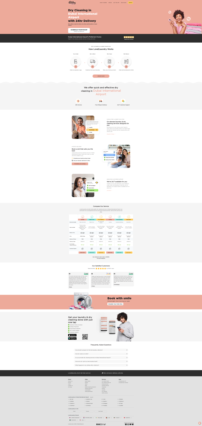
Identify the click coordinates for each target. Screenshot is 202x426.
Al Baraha (72, 401)
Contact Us (70, 385)
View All (91, 397)
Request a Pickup (110, 134)
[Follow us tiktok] (105, 424)
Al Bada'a (121, 399)
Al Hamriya (88, 405)
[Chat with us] (199, 423)
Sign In (130, 2)
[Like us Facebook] (97, 424)
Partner (86, 382)
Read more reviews (128, 39)
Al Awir (103, 399)
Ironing (103, 388)
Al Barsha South (89, 403)
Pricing (69, 382)
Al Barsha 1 (104, 401)
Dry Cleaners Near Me (106, 382)
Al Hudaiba (104, 405)
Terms (86, 384)
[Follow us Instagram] (103, 424)
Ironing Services (105, 384)
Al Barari (88, 401)
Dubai (74, 411)
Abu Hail (71, 399)
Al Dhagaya (104, 403)
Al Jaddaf (121, 405)
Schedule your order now (115, 304)
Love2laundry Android (123, 382)
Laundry (103, 389)
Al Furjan (121, 403)
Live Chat (109, 190)
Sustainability (87, 389)
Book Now (123, 2)
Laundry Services (105, 385)
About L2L (70, 381)
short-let (79, 373)
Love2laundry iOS (122, 381)
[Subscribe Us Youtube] (101, 424)
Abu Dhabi (100, 411)
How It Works (103, 2)
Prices (110, 2)
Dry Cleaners (104, 391)
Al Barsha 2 (121, 401)
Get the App (116, 2)
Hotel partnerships (89, 391)
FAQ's (69, 384)
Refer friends (87, 381)
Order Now (101, 76)
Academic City (89, 399)
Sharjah (87, 411)
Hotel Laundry (105, 392)
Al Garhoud (72, 405)
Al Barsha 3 (72, 403)
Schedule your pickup (79, 30)
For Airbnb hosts (105, 381)
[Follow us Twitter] (99, 424)
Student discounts (88, 388)
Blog (86, 385)
